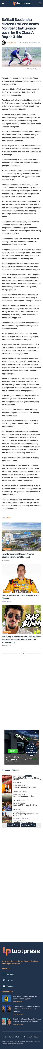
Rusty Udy (12, 42)
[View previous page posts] (19, 653)
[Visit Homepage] (21, 3)
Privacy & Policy (14, 1037)
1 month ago (6, 560)
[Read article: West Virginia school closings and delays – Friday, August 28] (6, 998)
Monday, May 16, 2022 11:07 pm (29, 42)
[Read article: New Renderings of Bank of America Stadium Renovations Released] (21, 537)
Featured (7, 549)
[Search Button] (40, 3)
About (4, 1037)
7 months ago (7, 645)
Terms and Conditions (31, 1037)
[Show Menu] (3, 3)
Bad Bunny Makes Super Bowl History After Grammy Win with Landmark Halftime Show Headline (21, 639)
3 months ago (7, 601)
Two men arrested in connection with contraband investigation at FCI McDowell (26, 1009)
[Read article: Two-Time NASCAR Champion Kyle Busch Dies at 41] (21, 578)
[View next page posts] (23, 653)
